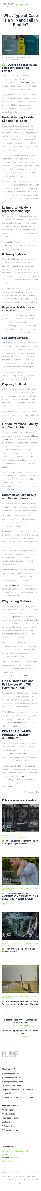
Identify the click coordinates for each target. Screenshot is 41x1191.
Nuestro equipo (8, 1110)
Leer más (5, 848)
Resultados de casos (10, 1118)
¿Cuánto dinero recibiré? (11, 1078)
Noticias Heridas (8, 1126)
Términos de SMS (17, 1176)
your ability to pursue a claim (17, 675)
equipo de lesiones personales (14, 754)
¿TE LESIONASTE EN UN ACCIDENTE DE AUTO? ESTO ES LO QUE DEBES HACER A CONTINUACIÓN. (20, 896)
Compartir (29, 792)
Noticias (5, 59)
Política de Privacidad (11, 1173)
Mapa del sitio (23, 1173)
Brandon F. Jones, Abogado (28, 58)
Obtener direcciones (10, 1161)
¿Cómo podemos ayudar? (12, 1082)
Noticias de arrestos (10, 1130)
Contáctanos (7, 1122)
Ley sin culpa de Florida (11, 1086)
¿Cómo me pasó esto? (11, 1074)
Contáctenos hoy (19, 722)
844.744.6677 (22, 5)
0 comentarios (15, 59)
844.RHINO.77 (9, 786)
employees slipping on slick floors (15, 82)
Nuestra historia (8, 1114)
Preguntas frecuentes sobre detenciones (18, 1097)
